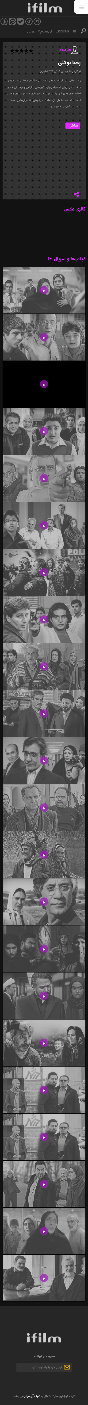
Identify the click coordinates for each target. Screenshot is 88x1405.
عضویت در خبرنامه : (44, 1356)
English (62, 30)
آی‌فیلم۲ (45, 30)
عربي (31, 30)
